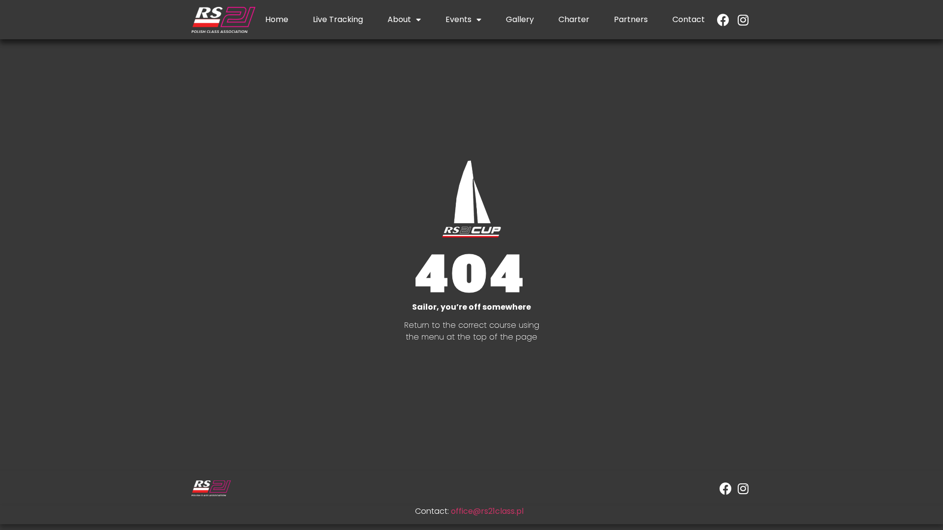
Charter (573, 19)
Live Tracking (338, 19)
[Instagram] (742, 19)
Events (458, 19)
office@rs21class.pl (487, 511)
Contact (688, 19)
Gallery (520, 19)
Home (276, 19)
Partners (631, 19)
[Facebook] (723, 19)
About (399, 19)
